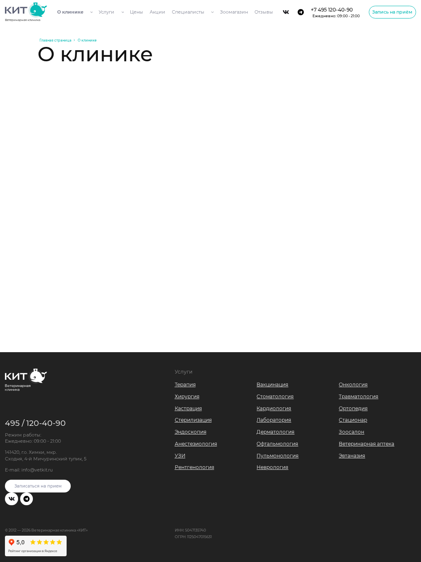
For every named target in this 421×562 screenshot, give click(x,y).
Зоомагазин (234, 12)
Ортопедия (353, 408)
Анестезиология (196, 444)
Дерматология (275, 432)
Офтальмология (277, 444)
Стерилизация (193, 420)
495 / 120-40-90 (35, 423)
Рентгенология (194, 467)
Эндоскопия (190, 432)
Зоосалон (351, 432)
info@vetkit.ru (37, 470)
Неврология (272, 467)
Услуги (106, 12)
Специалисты (188, 12)
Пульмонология (277, 456)
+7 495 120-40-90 (335, 12)
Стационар (353, 420)
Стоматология (275, 396)
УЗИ (180, 456)
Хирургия (187, 396)
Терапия (185, 384)
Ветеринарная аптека (366, 444)
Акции (157, 12)
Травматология (358, 396)
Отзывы (263, 12)
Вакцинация (272, 384)
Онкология (353, 384)
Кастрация (188, 408)
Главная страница (55, 40)
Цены (136, 12)
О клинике (70, 12)
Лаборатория (274, 420)
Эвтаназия (352, 456)
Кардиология (274, 408)
